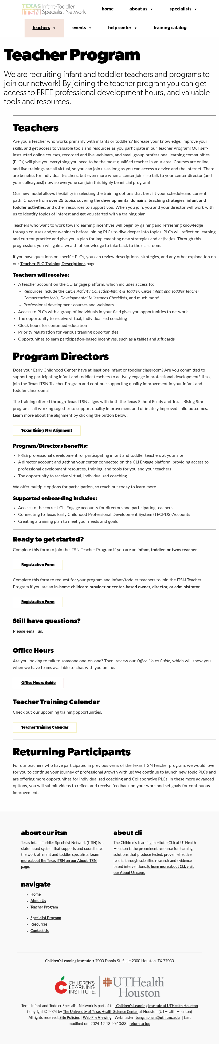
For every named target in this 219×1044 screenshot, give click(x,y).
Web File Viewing (97, 1018)
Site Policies (70, 1018)
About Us (138, 9)
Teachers (41, 28)
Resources (38, 924)
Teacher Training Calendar (44, 728)
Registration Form (37, 565)
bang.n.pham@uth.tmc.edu (158, 1018)
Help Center (119, 28)
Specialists (180, 9)
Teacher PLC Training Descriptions (52, 264)
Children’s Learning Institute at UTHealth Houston (156, 1006)
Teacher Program (44, 907)
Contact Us (39, 931)
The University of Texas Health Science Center (100, 1012)
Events (79, 28)
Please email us (27, 631)
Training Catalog (170, 28)
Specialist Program (45, 918)
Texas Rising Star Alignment (46, 431)
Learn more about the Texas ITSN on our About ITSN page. (60, 861)
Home (108, 9)
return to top (140, 1024)
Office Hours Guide (38, 683)
